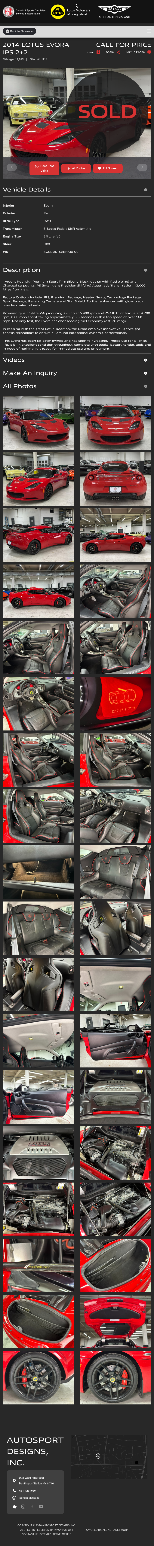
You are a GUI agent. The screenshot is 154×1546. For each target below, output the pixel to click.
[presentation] (12, 167)
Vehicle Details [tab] (27, 190)
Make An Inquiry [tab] (30, 373)
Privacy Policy (61, 1529)
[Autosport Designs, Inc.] (68, 12)
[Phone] (77, 6)
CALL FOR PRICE (123, 45)
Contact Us (30, 1534)
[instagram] (14, 1506)
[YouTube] (41, 1506)
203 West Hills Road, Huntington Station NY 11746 (36, 1480)
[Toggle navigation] (149, 30)
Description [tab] (21, 270)
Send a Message (29, 1497)
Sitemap (45, 1534)
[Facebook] (32, 1506)
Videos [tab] (14, 360)
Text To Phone (135, 52)
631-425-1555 (27, 1490)
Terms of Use (62, 1534)
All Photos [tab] (19, 386)
